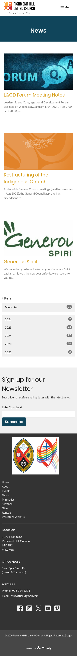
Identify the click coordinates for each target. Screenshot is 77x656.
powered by (37, 651)
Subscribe (14, 421)
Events (6, 491)
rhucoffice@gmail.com (24, 595)
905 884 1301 (21, 590)
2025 (38, 327)
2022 (38, 352)
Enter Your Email (12, 407)
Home (5, 482)
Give (5, 508)
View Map (8, 549)
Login (69, 635)
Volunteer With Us (13, 516)
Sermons (7, 503)
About (6, 486)
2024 (38, 335)
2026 (38, 319)
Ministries (38, 307)
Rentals (6, 512)
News (5, 495)
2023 (38, 344)
